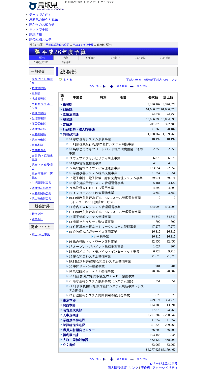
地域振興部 (39, 98)
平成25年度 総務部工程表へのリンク (151, 79)
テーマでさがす (40, 14)
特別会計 (37, 213)
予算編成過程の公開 (57, 44)
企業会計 (37, 219)
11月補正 (165, 57)
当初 (66, 57)
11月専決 (140, 57)
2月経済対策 (41, 62)
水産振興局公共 (41, 193)
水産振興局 (39, 134)
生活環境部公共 (41, 182)
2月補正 (66, 62)
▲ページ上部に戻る (163, 363)
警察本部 (37, 144)
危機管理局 (39, 88)
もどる (67, 79)
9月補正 (115, 57)
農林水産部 (39, 129)
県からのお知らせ (42, 24)
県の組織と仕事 (40, 39)
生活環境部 (39, 118)
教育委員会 (39, 150)
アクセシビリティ (165, 367)
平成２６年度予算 (83, 44)
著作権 (145, 367)
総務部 (36, 93)
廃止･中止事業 (41, 234)
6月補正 (90, 57)
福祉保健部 (39, 113)
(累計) (41, 57)
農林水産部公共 (41, 188)
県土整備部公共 (41, 198)
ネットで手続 (38, 29)
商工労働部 (39, 123)
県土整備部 (39, 139)
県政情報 (35, 34)
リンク (133, 367)
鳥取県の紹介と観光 (43, 19)
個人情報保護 (117, 367)
